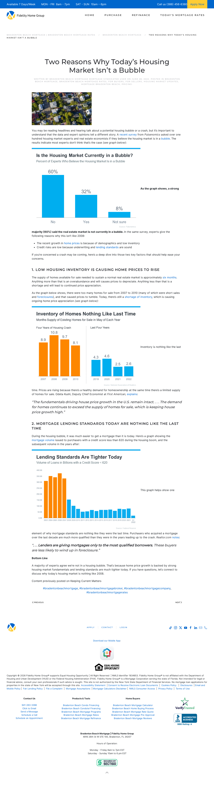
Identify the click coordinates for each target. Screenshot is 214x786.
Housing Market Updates (161, 81)
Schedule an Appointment (29, 718)
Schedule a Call (29, 715)
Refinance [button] (141, 15)
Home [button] (89, 15)
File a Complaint (54, 688)
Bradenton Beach (70, 711)
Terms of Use (183, 688)
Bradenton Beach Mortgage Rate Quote (133, 711)
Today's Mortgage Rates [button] (182, 15)
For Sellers (134, 81)
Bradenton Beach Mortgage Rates (83, 81)
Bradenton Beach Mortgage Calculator (133, 705)
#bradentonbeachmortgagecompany (147, 588)
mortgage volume (43, 440)
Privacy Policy (165, 688)
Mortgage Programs (90, 711)
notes (175, 537)
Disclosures (186, 685)
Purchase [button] (113, 15)
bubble (165, 138)
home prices (72, 243)
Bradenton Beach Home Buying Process (133, 708)
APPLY (91, 627)
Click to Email (29, 708)
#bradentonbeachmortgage (60, 588)
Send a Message (29, 711)
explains (132, 394)
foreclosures (45, 297)
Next (177, 602)
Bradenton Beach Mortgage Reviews (133, 718)
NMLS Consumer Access (142, 688)
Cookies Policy (169, 685)
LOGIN (123, 627)
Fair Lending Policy (33, 688)
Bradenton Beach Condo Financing (81, 705)
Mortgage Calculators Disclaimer (110, 688)
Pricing (127, 84)
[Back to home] (25, 15)
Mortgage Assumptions (78, 688)
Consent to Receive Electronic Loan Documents (133, 685)
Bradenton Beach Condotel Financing (81, 708)
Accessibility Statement (93, 685)
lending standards (107, 247)
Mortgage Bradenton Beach (100, 84)
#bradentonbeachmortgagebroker (101, 588)
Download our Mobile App (106, 640)
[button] (107, 772)
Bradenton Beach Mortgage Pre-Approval (132, 715)
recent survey (128, 134)
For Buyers (116, 81)
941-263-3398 (29, 705)
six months (169, 277)
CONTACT (107, 627)
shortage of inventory (138, 297)
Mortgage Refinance (90, 718)
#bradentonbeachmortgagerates (107, 592)
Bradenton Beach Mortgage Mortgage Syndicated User (87, 79)
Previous (39, 602)
